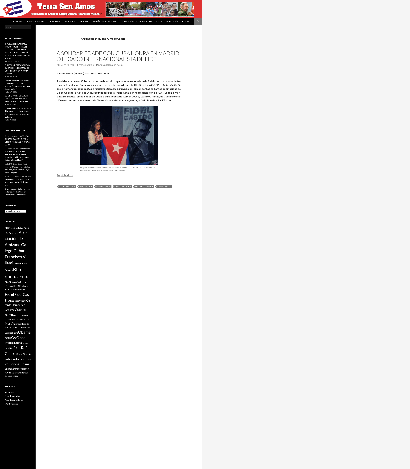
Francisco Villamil (18, 301)
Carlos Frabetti (123, 187)
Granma (10, 310)
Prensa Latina (13, 342)
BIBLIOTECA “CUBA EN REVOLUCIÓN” (29, 21)
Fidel (9, 294)
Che (6, 282)
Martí (15, 332)
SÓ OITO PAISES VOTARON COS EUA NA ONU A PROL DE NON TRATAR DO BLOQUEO (17, 99)
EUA (16, 286)
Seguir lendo (65, 175)
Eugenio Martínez (144, 187)
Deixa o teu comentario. (110, 65)
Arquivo (69, 21)
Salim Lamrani (12, 368)
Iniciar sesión (10, 392)
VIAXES (159, 21)
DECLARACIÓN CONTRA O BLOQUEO (136, 21)
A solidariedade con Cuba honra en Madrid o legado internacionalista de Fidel (118, 56)
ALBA (7, 228)
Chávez (12, 282)
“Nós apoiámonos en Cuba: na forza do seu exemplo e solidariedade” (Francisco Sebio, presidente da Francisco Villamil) (17, 154)
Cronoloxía (54, 21)
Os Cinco (18, 338)
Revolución (16, 359)
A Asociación (172, 21)
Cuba (23, 282)
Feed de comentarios (14, 400)
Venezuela (13, 376)
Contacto (187, 21)
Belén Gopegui (103, 187)
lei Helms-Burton (12, 328)
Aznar (17, 263)
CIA (18, 282)
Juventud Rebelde (21, 324)
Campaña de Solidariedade (104, 21)
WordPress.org (11, 404)
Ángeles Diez (86, 187)
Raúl (17, 347)
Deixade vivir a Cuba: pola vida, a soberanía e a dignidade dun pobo (18, 170)
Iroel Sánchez (17, 319)
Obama (24, 332)
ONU (8, 338)
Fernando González (17, 289)
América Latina (17, 228)
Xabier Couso (164, 187)
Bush (17, 278)
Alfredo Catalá (67, 187)
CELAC (24, 277)
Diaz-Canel (9, 286)
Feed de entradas (12, 396)
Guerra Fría (18, 315)
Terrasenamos (86, 65)
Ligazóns (83, 21)
